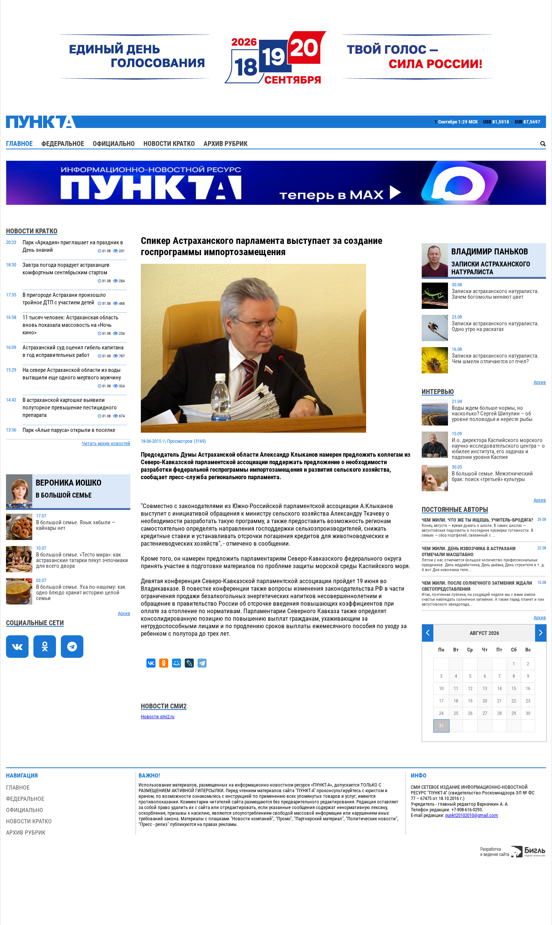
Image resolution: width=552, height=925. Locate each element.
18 (456, 701)
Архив (124, 613)
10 (441, 688)
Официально (114, 143)
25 (456, 713)
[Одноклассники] (163, 663)
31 (441, 725)
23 (528, 701)
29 (513, 713)
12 (470, 688)
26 (470, 713)
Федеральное (62, 143)
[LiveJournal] (189, 663)
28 (499, 713)
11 (456, 688)
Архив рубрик (225, 143)
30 (528, 713)
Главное (19, 143)
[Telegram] (202, 663)
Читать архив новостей (106, 443)
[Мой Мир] (176, 663)
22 (513, 701)
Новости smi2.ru (157, 716)
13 (485, 688)
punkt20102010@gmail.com (471, 815)
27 (485, 713)
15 (513, 688)
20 (485, 701)
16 (528, 688)
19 (470, 701)
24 (441, 713)
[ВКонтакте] (150, 663)
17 (441, 701)
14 (499, 688)
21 (499, 701)
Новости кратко (169, 143)
